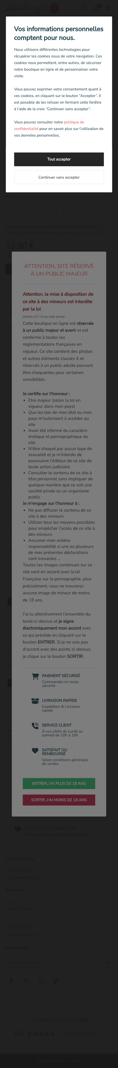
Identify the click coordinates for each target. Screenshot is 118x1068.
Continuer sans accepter (59, 177)
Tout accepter (59, 159)
